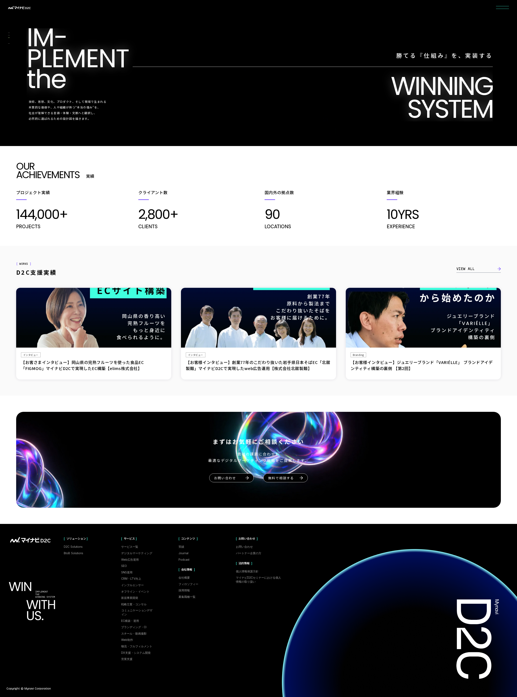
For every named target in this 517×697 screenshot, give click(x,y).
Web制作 (127, 639)
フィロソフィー (188, 584)
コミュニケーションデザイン (136, 612)
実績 (181, 546)
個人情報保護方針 (247, 571)
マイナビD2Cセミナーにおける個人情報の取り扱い (258, 579)
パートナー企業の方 (248, 553)
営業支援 (126, 659)
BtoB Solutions (73, 553)
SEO (124, 566)
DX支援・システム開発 (136, 652)
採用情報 (184, 590)
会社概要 (184, 577)
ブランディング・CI (133, 627)
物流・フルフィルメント (136, 646)
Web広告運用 (130, 559)
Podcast (184, 559)
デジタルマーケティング (136, 553)
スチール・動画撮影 (134, 633)
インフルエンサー (132, 585)
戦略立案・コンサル (134, 604)
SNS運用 (126, 572)
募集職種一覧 (187, 596)
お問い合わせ (244, 546)
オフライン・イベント (135, 591)
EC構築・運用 (130, 620)
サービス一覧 (129, 546)
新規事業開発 (129, 597)
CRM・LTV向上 (131, 578)
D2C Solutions (73, 546)
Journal (183, 553)
